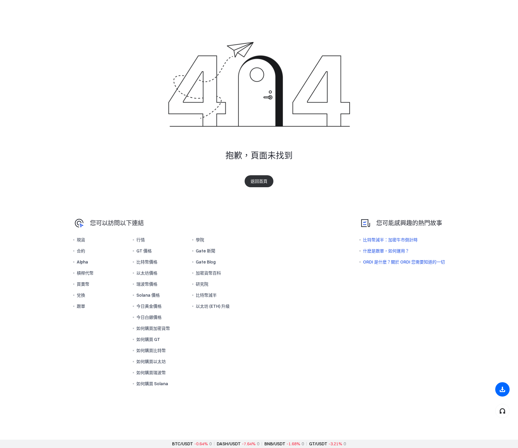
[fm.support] (502, 411)
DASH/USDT (229, 443)
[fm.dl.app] (502, 389)
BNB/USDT (274, 443)
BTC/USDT (182, 443)
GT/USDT (318, 443)
